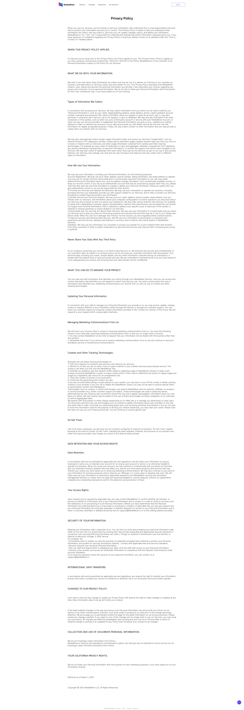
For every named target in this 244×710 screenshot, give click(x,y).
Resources (135, 708)
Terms (123, 708)
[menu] (131, 5)
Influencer (82, 4)
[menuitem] (82, 5)
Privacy (118, 708)
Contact (129, 708)
